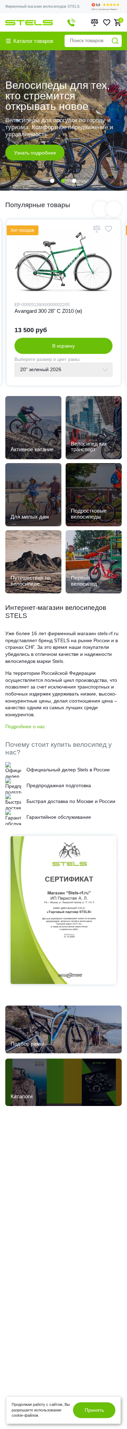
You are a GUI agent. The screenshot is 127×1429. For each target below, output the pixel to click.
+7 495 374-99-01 (71, 23)
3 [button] (74, 181)
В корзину (63, 346)
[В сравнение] (97, 228)
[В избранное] (108, 229)
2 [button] (63, 181)
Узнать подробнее (35, 144)
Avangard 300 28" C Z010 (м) (48, 311)
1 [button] (52, 181)
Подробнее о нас (25, 726)
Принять (94, 1410)
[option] (63, 120)
